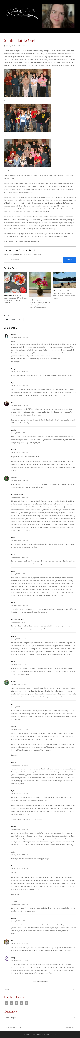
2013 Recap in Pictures (12, 1028)
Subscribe (70, 260)
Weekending (70, 1028)
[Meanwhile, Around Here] (15, 282)
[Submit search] (74, 989)
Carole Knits (34, 1034)
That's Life (24, 46)
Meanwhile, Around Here (13, 295)
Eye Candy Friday (35, 300)
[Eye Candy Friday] (40, 285)
